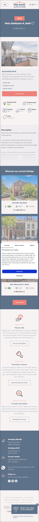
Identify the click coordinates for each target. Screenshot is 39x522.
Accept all (19, 271)
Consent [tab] (7, 245)
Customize (19, 275)
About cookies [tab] (19, 245)
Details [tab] (32, 245)
